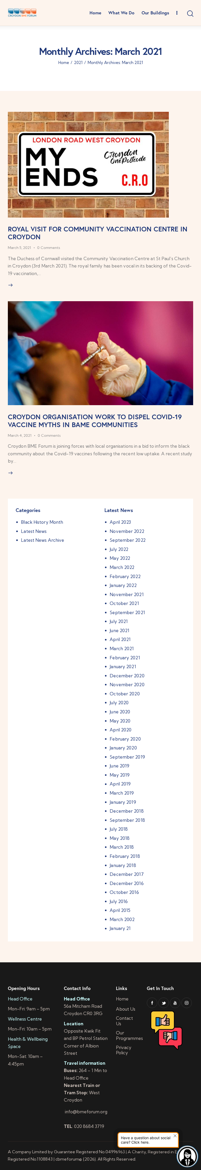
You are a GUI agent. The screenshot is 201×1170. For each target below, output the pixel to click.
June (119, 630)
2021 (78, 62)
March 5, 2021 (19, 247)
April (120, 522)
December (127, 675)
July (119, 549)
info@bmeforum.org (85, 1111)
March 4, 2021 (19, 435)
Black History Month (42, 522)
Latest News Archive (42, 540)
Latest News (34, 531)
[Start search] (190, 13)
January (123, 585)
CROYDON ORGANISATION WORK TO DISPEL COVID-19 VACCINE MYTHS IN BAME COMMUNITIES (95, 420)
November (127, 531)
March (122, 567)
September (127, 540)
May (120, 558)
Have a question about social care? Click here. (145, 1140)
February (125, 576)
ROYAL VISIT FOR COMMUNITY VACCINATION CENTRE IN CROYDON (97, 232)
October (124, 603)
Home (63, 62)
